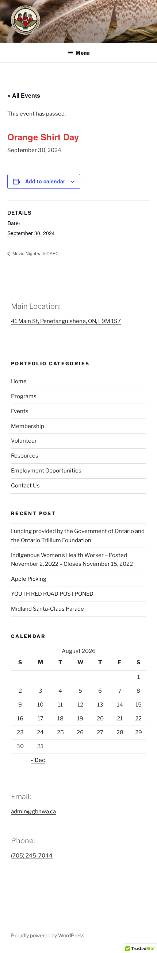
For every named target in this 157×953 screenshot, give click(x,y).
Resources (24, 455)
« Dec (38, 760)
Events (19, 411)
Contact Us (25, 485)
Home (19, 381)
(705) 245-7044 (32, 855)
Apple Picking (28, 579)
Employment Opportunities (46, 470)
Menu (82, 53)
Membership (27, 426)
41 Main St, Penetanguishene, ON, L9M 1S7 (66, 321)
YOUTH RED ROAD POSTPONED (52, 594)
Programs (24, 396)
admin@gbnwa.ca (33, 811)
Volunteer (24, 440)
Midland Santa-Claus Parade (47, 609)
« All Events (23, 95)
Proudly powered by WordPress (47, 935)
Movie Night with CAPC (35, 253)
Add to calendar (45, 181)
